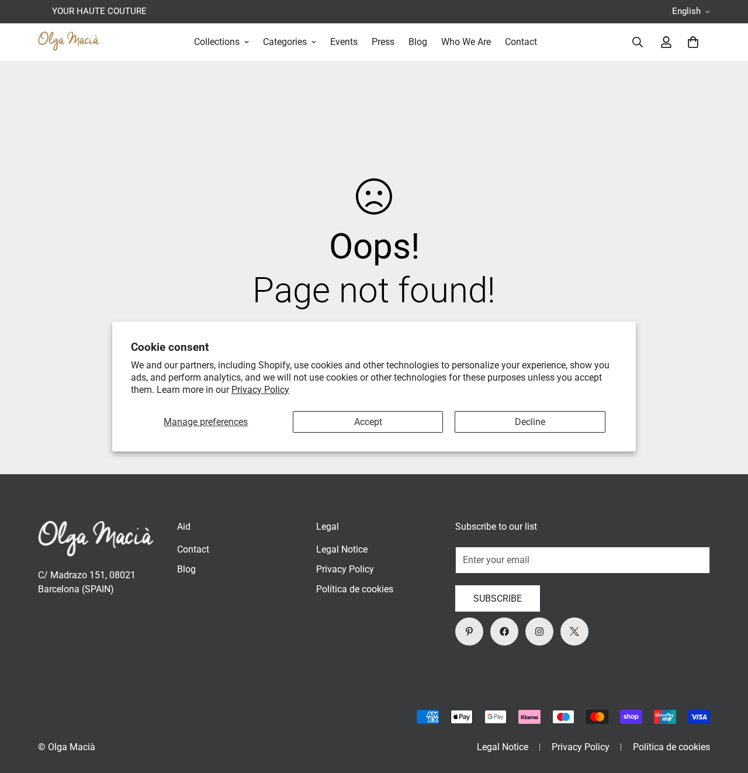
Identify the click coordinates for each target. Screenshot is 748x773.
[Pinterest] (469, 631)
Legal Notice (342, 549)
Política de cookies (354, 589)
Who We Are (466, 41)
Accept (368, 421)
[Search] (637, 42)
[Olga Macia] (68, 42)
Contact (521, 41)
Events (344, 41)
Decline (530, 421)
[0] (693, 42)
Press (383, 41)
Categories (285, 41)
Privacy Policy (260, 389)
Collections (217, 41)
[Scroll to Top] (725, 709)
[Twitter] (574, 631)
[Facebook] (504, 631)
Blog (417, 41)
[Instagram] (539, 631)
